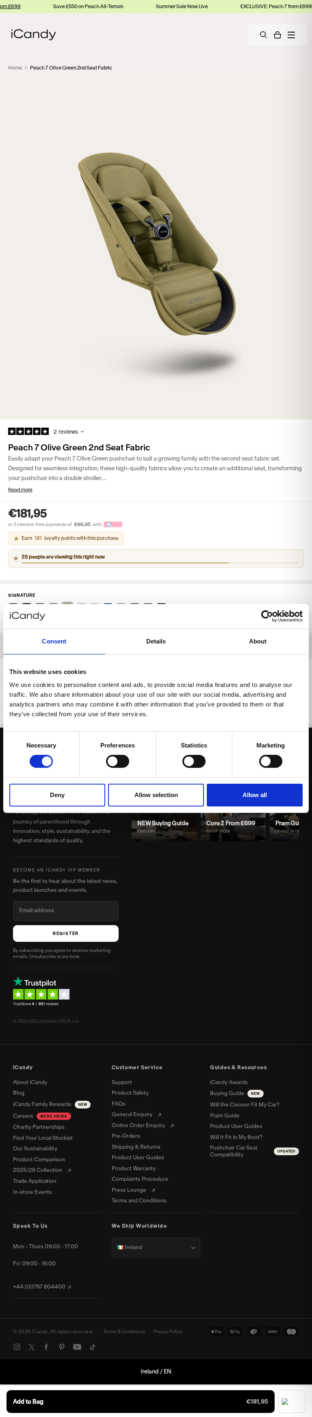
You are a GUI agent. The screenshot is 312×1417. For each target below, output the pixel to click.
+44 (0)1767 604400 (39, 1287)
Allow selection (156, 794)
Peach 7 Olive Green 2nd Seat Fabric (71, 68)
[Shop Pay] (292, 1401)
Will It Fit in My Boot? (236, 1137)
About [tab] (258, 641)
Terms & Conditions (124, 1331)
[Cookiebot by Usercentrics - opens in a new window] (267, 616)
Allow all (255, 794)
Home (15, 68)
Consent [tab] (54, 641)
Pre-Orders (126, 1136)
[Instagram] (17, 1347)
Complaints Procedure (140, 1179)
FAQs (119, 1104)
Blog (18, 1093)
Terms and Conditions (139, 1200)
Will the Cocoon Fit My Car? (245, 1105)
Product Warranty (134, 1168)
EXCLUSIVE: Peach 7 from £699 (259, 6)
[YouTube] (77, 1347)
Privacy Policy (167, 1331)
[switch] (117, 761)
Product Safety (130, 1093)
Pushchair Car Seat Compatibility (252, 1151)
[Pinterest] (62, 1347)
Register (66, 933)
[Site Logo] (34, 35)
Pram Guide (225, 1116)
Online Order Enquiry (138, 1125)
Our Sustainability (35, 1148)
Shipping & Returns (136, 1147)
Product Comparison (39, 1159)
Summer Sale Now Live (165, 6)
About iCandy (30, 1082)
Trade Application (34, 1181)
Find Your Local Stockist (43, 1138)
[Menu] (291, 35)
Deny (57, 794)
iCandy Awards (229, 1082)
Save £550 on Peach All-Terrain (72, 6)
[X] (31, 1347)
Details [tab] (156, 641)
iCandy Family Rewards (50, 1104)
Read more (20, 490)
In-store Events (32, 1192)
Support (122, 1082)
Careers (40, 1116)
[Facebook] (46, 1347)
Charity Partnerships (39, 1127)
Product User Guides (138, 1157)
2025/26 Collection (37, 1170)
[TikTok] (93, 1347)
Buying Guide (235, 1093)
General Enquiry (132, 1114)
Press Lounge (129, 1190)
